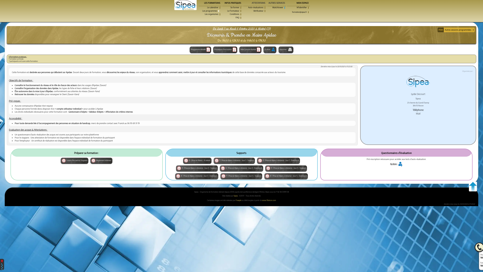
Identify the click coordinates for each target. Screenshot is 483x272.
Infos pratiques (233, 3)
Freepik (238, 200)
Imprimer (283, 49)
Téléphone (418, 109)
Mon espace (303, 3)
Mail (418, 113)
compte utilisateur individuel (69, 109)
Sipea (236, 196)
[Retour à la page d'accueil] (185, 5)
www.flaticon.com (269, 200)
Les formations (212, 3)
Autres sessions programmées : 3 (459, 30)
